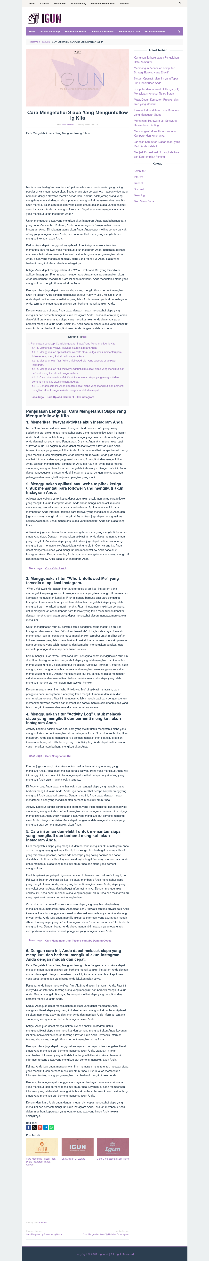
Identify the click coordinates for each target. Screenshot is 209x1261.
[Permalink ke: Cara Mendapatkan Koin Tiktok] (113, 1147)
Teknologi (139, 195)
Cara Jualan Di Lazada (73, 1158)
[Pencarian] (179, 31)
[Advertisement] (77, 160)
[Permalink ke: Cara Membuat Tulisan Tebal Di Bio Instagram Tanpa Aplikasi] (42, 1147)
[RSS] (180, 3)
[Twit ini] (34, 1127)
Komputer (139, 171)
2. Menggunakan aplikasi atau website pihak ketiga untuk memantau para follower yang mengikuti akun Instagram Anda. (77, 354)
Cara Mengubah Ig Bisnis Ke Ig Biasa (44, 1232)
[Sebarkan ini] (28, 1127)
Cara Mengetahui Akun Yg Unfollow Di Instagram (106, 1232)
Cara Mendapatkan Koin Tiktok (113, 1158)
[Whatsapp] (51, 1127)
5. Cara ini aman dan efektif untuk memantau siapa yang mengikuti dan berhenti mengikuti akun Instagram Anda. (75, 379)
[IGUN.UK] (45, 18)
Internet (138, 177)
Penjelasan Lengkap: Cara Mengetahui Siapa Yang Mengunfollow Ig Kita (71, 343)
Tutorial (138, 183)
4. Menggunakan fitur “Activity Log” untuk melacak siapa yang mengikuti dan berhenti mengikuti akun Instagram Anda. (78, 371)
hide (84, 336)
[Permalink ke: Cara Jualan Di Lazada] (78, 1147)
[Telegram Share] (45, 1127)
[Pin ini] (40, 1127)
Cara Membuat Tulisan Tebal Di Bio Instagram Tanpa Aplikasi (41, 1161)
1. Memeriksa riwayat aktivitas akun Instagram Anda (64, 348)
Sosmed (43, 1222)
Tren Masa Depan (144, 201)
